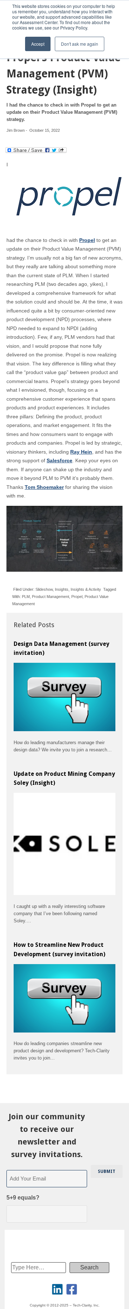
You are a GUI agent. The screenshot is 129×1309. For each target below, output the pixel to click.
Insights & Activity (86, 589)
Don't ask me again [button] (79, 44)
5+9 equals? (22, 1198)
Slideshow (44, 589)
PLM (26, 596)
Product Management (50, 596)
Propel (76, 596)
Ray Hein (81, 452)
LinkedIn (57, 1289)
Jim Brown (15, 130)
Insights (61, 589)
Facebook (71, 1289)
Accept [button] (37, 44)
